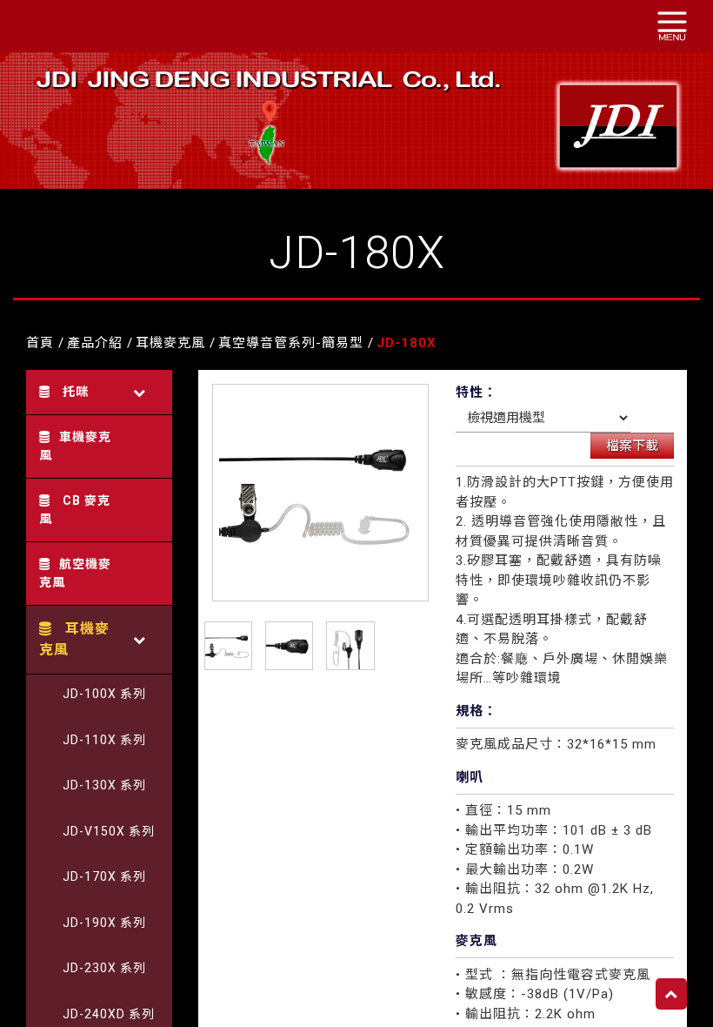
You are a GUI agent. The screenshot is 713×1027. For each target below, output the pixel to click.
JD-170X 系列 (104, 876)
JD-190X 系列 (104, 923)
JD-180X (406, 343)
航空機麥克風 (75, 573)
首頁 (40, 343)
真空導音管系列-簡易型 (290, 343)
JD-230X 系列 (104, 968)
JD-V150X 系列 (109, 831)
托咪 (74, 392)
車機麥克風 (75, 446)
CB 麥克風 (74, 509)
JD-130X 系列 (104, 785)
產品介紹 (95, 343)
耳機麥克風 (170, 343)
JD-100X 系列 (104, 694)
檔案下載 (632, 445)
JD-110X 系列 (104, 740)
